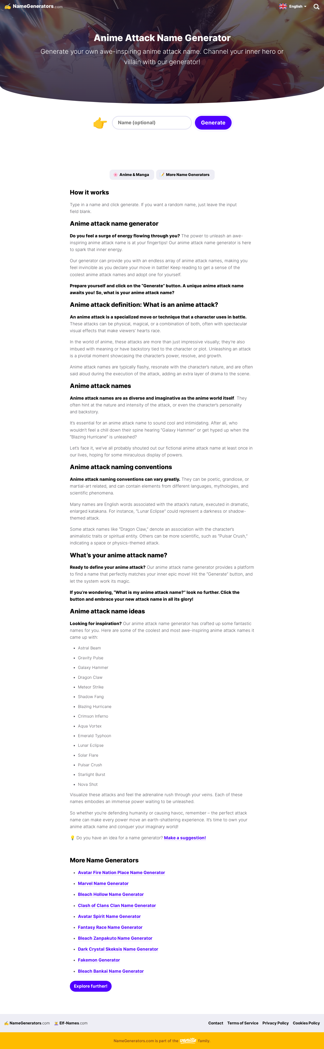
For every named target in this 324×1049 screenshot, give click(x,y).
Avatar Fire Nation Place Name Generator (121, 872)
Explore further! (91, 986)
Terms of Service (242, 1023)
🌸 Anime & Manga (131, 174)
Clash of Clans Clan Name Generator (117, 905)
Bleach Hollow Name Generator (111, 894)
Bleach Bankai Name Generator (111, 971)
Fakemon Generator (99, 960)
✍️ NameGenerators (27, 1023)
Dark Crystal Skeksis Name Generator (118, 949)
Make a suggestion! (185, 837)
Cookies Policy (306, 1023)
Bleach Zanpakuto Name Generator (115, 938)
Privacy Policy (275, 1023)
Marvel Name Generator (103, 883)
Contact (215, 1023)
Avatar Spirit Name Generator (109, 916)
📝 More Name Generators (185, 174)
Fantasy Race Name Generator (110, 927)
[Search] (316, 6)
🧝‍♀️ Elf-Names (71, 1023)
